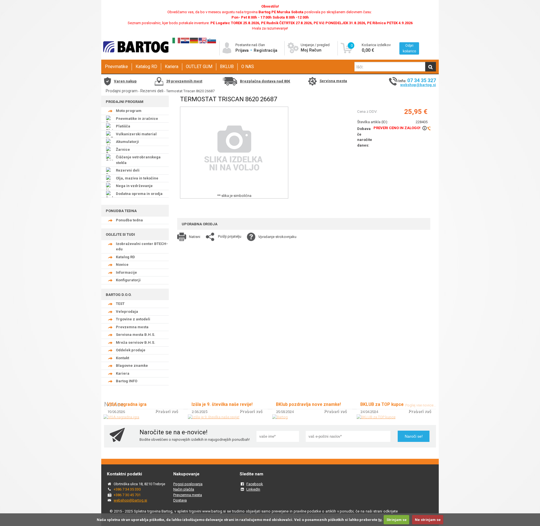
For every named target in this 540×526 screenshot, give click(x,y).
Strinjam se (396, 520)
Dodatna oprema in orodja (139, 194)
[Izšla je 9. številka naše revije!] (213, 417)
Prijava (242, 50)
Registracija (265, 50)
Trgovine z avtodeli (133, 319)
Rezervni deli (151, 91)
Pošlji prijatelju (229, 236)
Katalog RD (146, 66)
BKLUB (227, 66)
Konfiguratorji (128, 280)
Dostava (180, 500)
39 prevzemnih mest (184, 81)
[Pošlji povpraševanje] (426, 128)
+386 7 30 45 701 (127, 495)
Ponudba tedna (129, 220)
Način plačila (183, 489)
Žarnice (123, 149)
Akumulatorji (127, 142)
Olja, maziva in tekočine (137, 178)
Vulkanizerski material (136, 134)
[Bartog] (280, 417)
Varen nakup (125, 81)
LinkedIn (253, 489)
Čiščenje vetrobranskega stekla (138, 160)
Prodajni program (122, 91)
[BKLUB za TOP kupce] (376, 417)
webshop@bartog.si (418, 85)
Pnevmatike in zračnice (137, 118)
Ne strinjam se (428, 520)
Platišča (123, 126)
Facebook (254, 484)
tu (380, 520)
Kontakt (122, 358)
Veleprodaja (127, 311)
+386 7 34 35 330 (127, 489)
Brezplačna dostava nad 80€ (265, 81)
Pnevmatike (116, 66)
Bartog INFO (126, 381)
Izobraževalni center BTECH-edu (142, 246)
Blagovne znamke (132, 365)
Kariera (171, 66)
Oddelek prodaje (130, 350)
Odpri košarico (409, 48)
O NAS (247, 66)
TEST (120, 304)
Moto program (128, 111)
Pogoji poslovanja (187, 484)
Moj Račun (311, 50)
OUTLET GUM (199, 66)
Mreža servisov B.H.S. (135, 342)
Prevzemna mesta (132, 327)
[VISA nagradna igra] (121, 417)
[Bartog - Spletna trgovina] (135, 58)
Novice (122, 264)
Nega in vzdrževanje (134, 186)
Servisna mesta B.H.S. (135, 334)
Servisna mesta (333, 81)
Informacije (126, 272)
